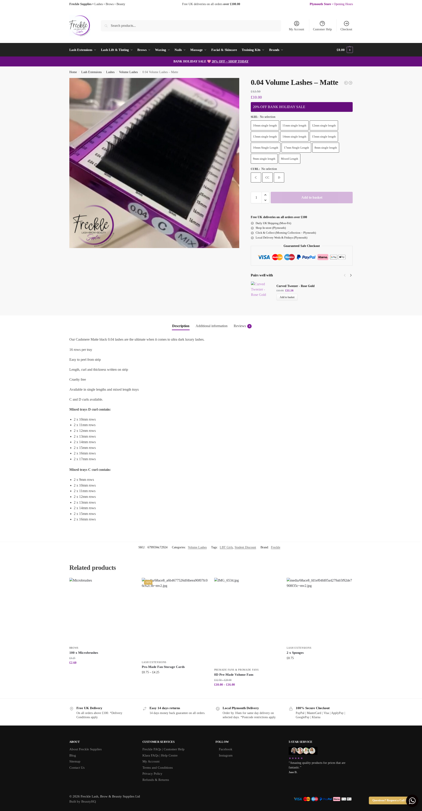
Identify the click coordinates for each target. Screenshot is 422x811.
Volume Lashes (128, 72)
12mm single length (324, 125)
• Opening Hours (331, 4)
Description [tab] (180, 326)
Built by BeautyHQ (82, 801)
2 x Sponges (295, 652)
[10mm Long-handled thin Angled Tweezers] (346, 83)
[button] (345, 49)
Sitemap (74, 761)
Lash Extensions (91, 72)
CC (267, 177)
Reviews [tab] (242, 326)
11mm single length (294, 125)
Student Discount (245, 547)
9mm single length (264, 158)
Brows (74, 647)
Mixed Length (289, 158)
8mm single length (326, 147)
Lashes (110, 72)
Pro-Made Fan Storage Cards (163, 667)
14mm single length (294, 136)
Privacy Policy (152, 773)
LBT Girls (226, 547)
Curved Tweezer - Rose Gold (295, 286)
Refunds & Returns (155, 780)
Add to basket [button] (319, 667)
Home (73, 72)
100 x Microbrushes (83, 652)
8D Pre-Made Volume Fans (233, 674)
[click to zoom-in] (154, 163)
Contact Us (77, 767)
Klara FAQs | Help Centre (160, 755)
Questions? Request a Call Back (392, 800)
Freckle (275, 547)
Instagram (226, 755)
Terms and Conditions (157, 767)
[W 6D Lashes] (350, 83)
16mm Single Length (265, 147)
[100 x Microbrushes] (102, 611)
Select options (102, 672)
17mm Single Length (296, 147)
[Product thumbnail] (263, 292)
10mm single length (265, 125)
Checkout (346, 29)
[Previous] (344, 275)
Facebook (225, 749)
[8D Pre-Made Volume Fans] (247, 621)
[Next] (351, 275)
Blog (72, 755)
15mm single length (324, 136)
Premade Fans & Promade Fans (236, 669)
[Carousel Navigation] (346, 275)
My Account (296, 29)
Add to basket (311, 197)
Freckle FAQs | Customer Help (163, 749)
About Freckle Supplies (85, 749)
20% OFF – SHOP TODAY (230, 61)
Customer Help (322, 29)
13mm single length (265, 136)
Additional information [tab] (212, 326)
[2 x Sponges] (319, 611)
